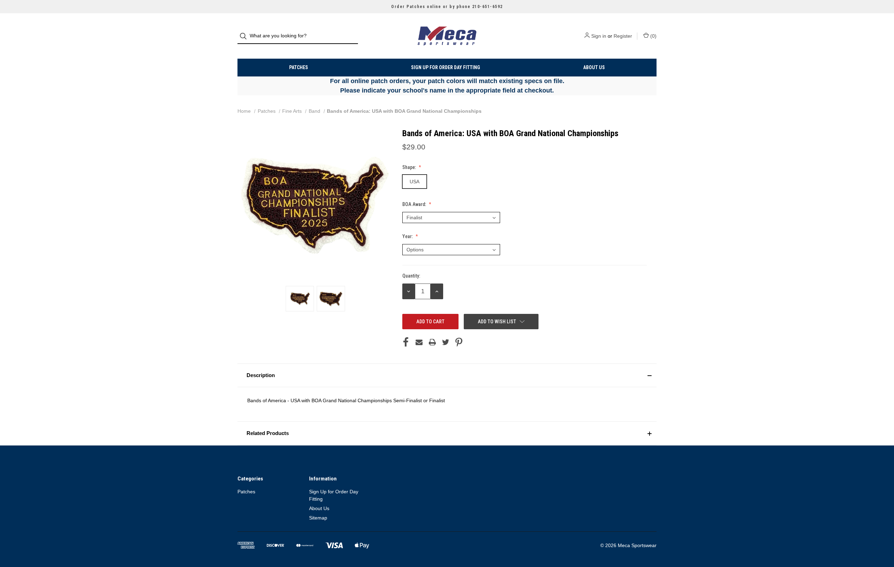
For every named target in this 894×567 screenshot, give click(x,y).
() (653, 36)
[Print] (432, 342)
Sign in (598, 36)
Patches (298, 67)
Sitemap (318, 518)
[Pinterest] (458, 342)
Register (623, 36)
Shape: (409, 167)
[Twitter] (445, 342)
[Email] (419, 342)
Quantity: (411, 276)
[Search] (245, 36)
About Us (594, 67)
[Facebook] (405, 342)
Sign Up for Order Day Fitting (445, 67)
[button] (447, 375)
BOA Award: (414, 204)
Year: (408, 236)
